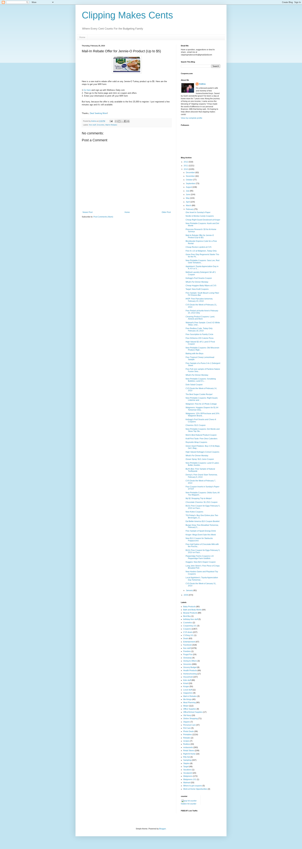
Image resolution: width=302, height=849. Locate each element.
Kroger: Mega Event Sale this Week (201, 535)
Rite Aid (186, 757)
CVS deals (187, 632)
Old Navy (187, 715)
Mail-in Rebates (111, 125)
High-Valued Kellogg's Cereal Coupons (202, 452)
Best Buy (187, 616)
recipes (186, 741)
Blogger (162, 829)
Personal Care (189, 725)
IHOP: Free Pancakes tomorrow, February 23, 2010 (199, 300)
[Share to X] (122, 121)
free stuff (92, 125)
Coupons (187, 629)
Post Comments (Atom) (103, 217)
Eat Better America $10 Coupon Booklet (202, 521)
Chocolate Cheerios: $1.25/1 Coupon (202, 502)
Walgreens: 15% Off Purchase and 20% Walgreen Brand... (202, 414)
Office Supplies (189, 709)
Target (186, 766)
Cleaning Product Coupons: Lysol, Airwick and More (200, 318)
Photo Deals (188, 731)
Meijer (186, 706)
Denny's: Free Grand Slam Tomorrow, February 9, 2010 (201, 476)
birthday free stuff (190, 619)
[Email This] (116, 121)
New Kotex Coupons (194, 512)
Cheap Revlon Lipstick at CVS (198, 247)
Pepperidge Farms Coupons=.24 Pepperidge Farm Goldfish (200, 557)
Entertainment (189, 642)
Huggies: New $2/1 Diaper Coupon (201, 562)
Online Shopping (190, 718)
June (188, 194)
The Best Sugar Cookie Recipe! (199, 394)
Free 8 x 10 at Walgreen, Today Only (201, 251)
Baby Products (189, 607)
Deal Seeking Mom (98, 113)
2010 (186, 169)
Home (82, 37)
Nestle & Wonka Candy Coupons (200, 216)
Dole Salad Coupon (194, 385)
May (188, 198)
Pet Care (187, 728)
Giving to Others (190, 661)
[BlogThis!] (119, 121)
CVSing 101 (188, 635)
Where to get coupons (192, 786)
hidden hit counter (188, 804)
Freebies (187, 651)
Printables (187, 734)
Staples (186, 763)
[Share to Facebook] (125, 121)
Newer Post (87, 212)
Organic (186, 722)
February (190, 209)
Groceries (100, 125)
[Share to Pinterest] (128, 121)
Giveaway (187, 658)
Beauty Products (190, 613)
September (191, 183)
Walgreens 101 (189, 779)
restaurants (188, 747)
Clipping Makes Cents (127, 15)
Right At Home (189, 754)
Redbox (186, 744)
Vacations (187, 770)
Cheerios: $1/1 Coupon (196, 425)
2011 (186, 166)
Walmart (186, 782)
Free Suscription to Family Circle (199, 334)
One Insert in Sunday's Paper (198, 212)
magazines (188, 693)
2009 (186, 595)
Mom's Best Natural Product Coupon (201, 435)
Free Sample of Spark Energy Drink (201, 531)
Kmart (185, 683)
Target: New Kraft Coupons (197, 289)
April (188, 202)
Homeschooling (190, 674)
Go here (87, 90)
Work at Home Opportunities (195, 789)
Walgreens (188, 776)
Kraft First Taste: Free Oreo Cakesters (201, 439)
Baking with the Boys (194, 353)
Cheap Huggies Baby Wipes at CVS (201, 285)
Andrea (202, 84)
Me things (187, 699)
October (189, 180)
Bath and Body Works (192, 610)
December (190, 172)
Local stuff (187, 690)
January (189, 590)
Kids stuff (187, 680)
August (189, 187)
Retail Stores (188, 750)
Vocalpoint (187, 773)
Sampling (187, 760)
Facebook (187, 645)
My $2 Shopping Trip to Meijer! (199, 498)
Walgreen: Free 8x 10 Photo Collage (201, 404)
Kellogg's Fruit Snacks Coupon (199, 278)
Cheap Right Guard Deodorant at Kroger (203, 220)
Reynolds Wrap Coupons (196, 442)
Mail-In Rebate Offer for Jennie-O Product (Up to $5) (200, 236)
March (189, 205)
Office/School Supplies (193, 712)
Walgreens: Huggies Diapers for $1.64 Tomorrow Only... (202, 408)
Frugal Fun (188, 654)
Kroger (186, 686)
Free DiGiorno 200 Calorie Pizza (199, 338)
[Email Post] (111, 121)
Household (188, 677)
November (190, 176)
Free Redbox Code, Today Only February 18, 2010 (199, 329)
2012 (186, 162)
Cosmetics (187, 623)
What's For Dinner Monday (197, 282)
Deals (185, 638)
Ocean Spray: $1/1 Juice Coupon (200, 459)
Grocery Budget (190, 667)
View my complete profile (191, 118)
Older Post (166, 212)
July (188, 191)
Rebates (186, 738)
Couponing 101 (190, 626)
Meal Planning (189, 702)
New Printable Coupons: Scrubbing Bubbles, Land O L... (201, 380)
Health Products (190, 670)
